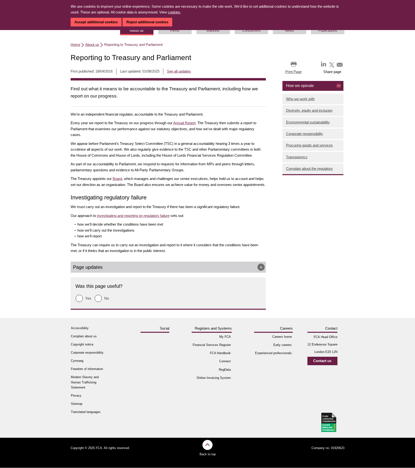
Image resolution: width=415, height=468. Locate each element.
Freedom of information (87, 369)
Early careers (282, 345)
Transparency (297, 157)
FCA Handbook (220, 353)
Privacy (76, 395)
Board (117, 179)
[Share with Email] (339, 64)
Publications (327, 30)
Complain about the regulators (309, 168)
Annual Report (184, 123)
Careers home (282, 337)
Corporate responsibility (304, 134)
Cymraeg (77, 361)
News (289, 30)
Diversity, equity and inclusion (309, 110)
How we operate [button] (300, 86)
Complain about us (84, 336)
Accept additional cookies (96, 22)
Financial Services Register (212, 345)
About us (137, 30)
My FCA (225, 337)
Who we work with (300, 99)
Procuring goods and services (309, 145)
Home (75, 45)
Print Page (293, 72)
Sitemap (76, 404)
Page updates (88, 267)
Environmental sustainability (308, 122)
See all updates (179, 71)
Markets (213, 30)
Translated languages (86, 412)
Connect (225, 361)
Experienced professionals (273, 353)
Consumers (251, 30)
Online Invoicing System (214, 378)
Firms (174, 30)
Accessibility (80, 328)
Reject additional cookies (147, 22)
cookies (174, 12)
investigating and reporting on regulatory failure (133, 216)
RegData (225, 369)
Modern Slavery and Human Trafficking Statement (85, 382)
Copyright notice (82, 344)
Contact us (322, 361)
